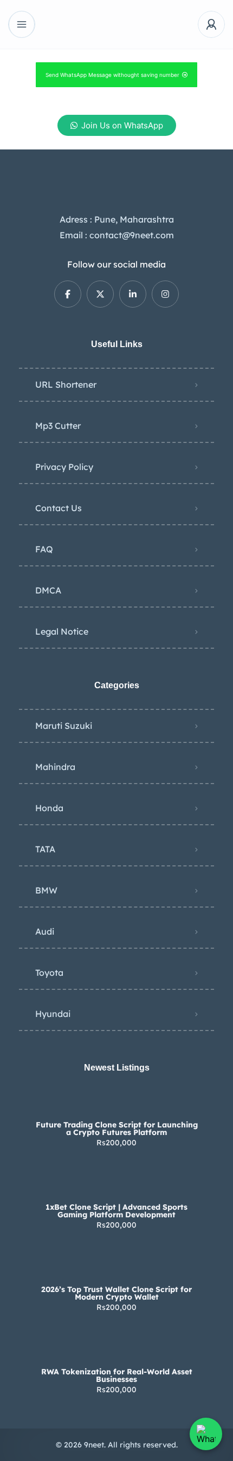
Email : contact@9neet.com (117, 235)
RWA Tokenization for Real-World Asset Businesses (116, 1375)
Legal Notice (61, 631)
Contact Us (58, 508)
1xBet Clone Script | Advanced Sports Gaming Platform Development (116, 1210)
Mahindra (55, 766)
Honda (49, 808)
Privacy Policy (64, 466)
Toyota (49, 972)
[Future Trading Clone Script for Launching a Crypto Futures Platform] (117, 1103)
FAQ (44, 549)
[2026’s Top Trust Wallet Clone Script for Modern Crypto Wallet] (117, 1268)
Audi (44, 931)
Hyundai (52, 1013)
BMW (46, 890)
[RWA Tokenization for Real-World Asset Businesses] (117, 1350)
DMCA (48, 590)
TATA (45, 849)
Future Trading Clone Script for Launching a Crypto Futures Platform (117, 1128)
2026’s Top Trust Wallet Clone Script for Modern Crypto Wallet (116, 1293)
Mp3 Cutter (58, 425)
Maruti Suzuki (63, 725)
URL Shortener (65, 384)
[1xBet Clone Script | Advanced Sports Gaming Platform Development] (117, 1185)
